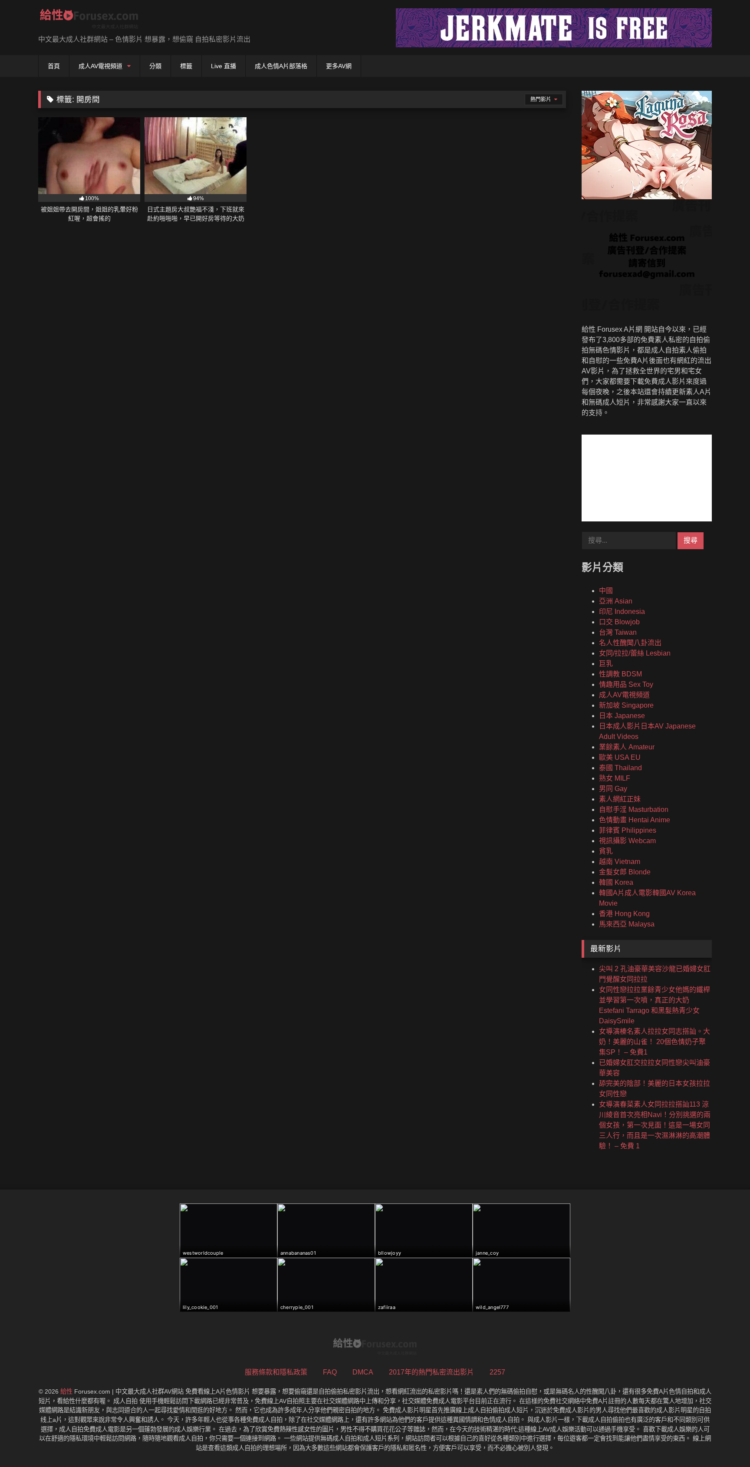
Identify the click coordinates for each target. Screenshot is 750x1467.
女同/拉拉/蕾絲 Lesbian (635, 653)
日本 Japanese (622, 715)
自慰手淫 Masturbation (633, 809)
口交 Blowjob (619, 622)
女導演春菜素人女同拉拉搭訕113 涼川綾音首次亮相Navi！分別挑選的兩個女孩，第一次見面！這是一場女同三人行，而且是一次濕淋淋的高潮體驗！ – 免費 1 (655, 1125)
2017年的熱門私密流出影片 (431, 1372)
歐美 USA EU (620, 757)
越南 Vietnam (619, 861)
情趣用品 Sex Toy (626, 684)
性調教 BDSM (620, 674)
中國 (606, 590)
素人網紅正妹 (620, 799)
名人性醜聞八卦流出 (630, 642)
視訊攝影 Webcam (627, 840)
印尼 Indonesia (622, 611)
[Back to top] (723, 1441)
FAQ (330, 1372)
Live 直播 (223, 66)
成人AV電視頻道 (100, 66)
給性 (66, 1391)
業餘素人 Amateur (627, 747)
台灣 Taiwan (618, 632)
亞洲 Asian (615, 601)
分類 (155, 66)
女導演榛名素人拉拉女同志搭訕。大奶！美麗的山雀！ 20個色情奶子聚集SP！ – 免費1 (654, 1042)
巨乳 (606, 663)
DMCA (362, 1372)
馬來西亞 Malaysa (627, 924)
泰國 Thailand (620, 767)
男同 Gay (613, 788)
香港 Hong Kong (624, 913)
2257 (497, 1372)
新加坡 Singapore (626, 705)
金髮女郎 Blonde (625, 872)
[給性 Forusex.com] (89, 20)
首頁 (54, 66)
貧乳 (606, 851)
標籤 (186, 66)
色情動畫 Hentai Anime (634, 820)
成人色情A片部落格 (281, 66)
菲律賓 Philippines (627, 830)
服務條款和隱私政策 (276, 1372)
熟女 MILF (614, 778)
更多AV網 (339, 66)
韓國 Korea (616, 882)
